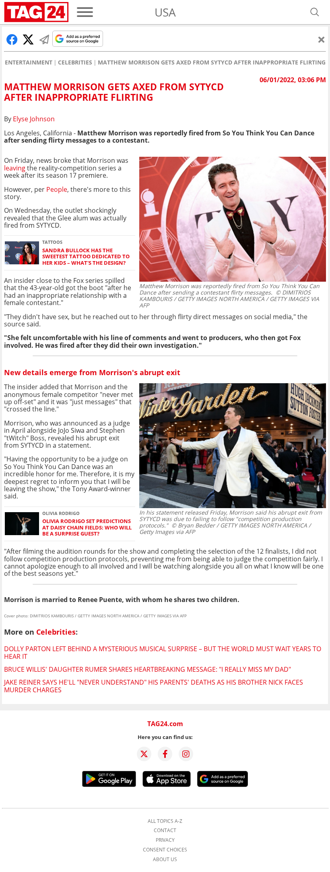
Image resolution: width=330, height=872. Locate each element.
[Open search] (314, 12)
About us (165, 859)
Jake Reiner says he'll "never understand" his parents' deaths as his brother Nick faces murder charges (153, 686)
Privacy (165, 840)
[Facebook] (165, 754)
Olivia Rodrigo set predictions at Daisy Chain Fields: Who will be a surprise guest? (87, 527)
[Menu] (85, 12)
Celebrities (75, 62)
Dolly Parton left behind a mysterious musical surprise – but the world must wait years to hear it (162, 652)
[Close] (321, 39)
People (56, 189)
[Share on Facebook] (12, 39)
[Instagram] (186, 754)
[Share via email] (44, 39)
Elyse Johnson (34, 118)
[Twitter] (144, 754)
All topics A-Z (165, 821)
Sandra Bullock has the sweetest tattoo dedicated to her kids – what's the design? (86, 256)
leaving (14, 168)
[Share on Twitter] (28, 39)
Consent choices (165, 850)
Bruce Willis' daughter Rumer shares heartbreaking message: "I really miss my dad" (147, 669)
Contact (165, 830)
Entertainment (28, 62)
